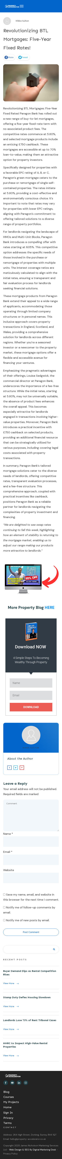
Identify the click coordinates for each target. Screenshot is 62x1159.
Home (7, 1107)
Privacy (8, 1118)
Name (8, 834)
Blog (6, 1092)
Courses (8, 1097)
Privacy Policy (10, 1153)
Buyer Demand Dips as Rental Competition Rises (31, 977)
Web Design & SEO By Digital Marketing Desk (33, 1149)
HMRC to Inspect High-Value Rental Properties (31, 1049)
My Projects (11, 1102)
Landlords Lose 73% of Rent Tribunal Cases (31, 1025)
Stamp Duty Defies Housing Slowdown (31, 1002)
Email (7, 852)
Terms (7, 1123)
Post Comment (31, 932)
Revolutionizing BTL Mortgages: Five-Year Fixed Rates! (27, 39)
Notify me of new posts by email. (27, 920)
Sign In (8, 1112)
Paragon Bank (29, 113)
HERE (49, 607)
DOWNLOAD (31, 707)
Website (8, 870)
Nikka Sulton (31, 747)
